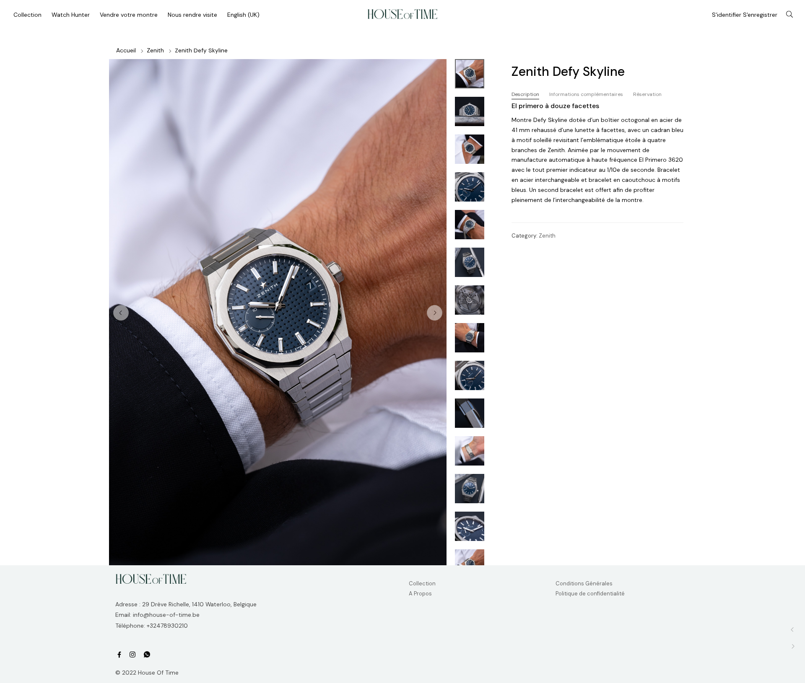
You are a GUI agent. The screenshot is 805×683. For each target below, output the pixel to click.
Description (525, 94)
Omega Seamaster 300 (792, 629)
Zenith (155, 50)
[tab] (525, 94)
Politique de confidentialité (590, 593)
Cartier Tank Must (792, 646)
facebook (119, 654)
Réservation (647, 94)
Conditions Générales (584, 583)
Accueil (126, 50)
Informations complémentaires (586, 94)
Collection (422, 583)
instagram (132, 654)
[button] (434, 313)
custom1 (147, 655)
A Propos (420, 593)
